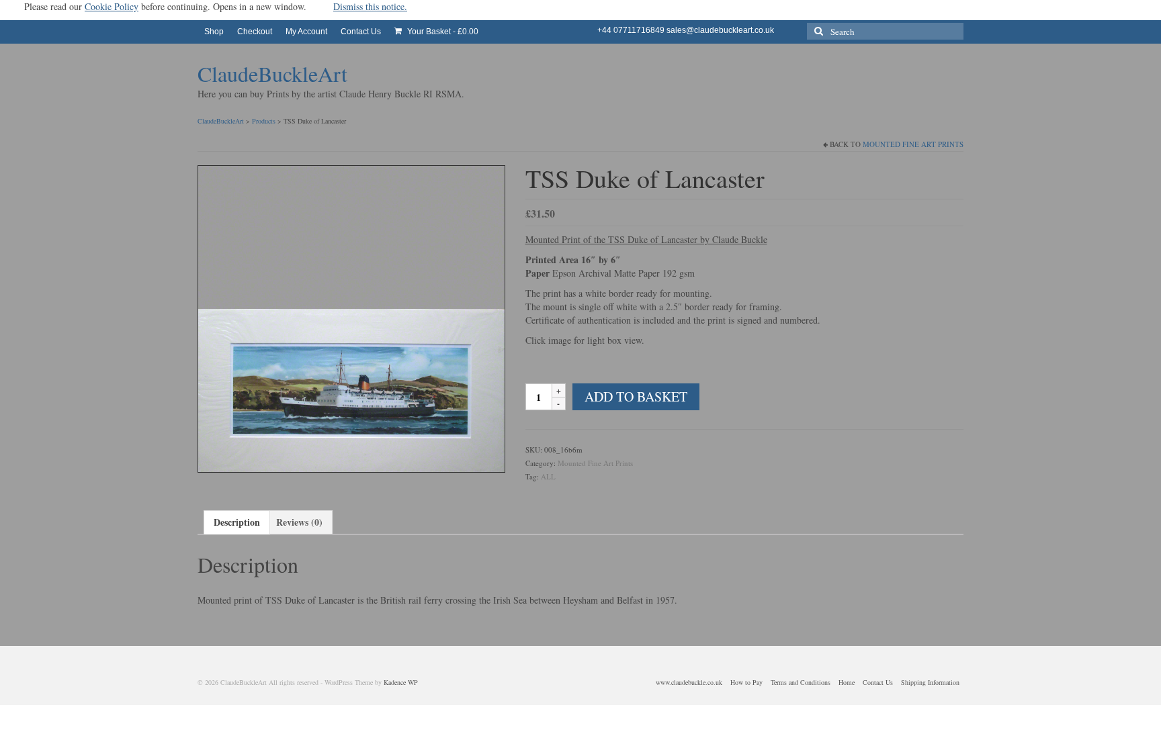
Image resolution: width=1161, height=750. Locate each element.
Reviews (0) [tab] (299, 522)
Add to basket (636, 396)
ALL (548, 476)
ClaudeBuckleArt (272, 73)
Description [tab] (237, 522)
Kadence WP (401, 682)
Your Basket (441, 31)
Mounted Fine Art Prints (913, 144)
